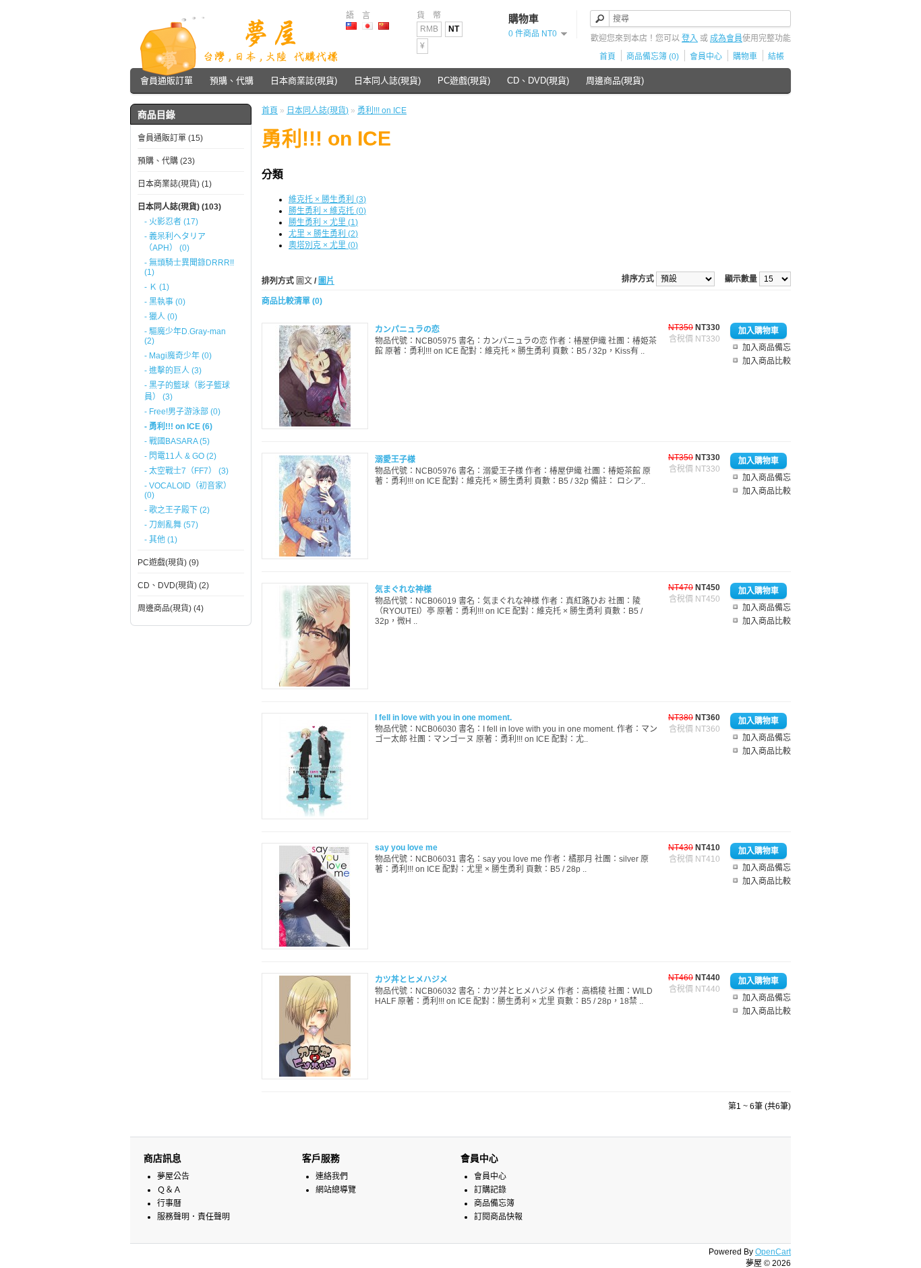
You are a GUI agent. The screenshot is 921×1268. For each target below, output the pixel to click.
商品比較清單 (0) (292, 301)
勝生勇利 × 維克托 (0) (327, 211)
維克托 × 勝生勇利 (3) (327, 199)
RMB (429, 29)
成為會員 (726, 38)
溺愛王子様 (395, 459)
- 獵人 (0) (160, 316)
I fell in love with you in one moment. (443, 717)
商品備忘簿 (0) (652, 56)
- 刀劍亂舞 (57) (171, 525)
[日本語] (367, 26)
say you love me (406, 847)
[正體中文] (351, 26)
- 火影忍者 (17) (171, 221)
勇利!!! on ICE (382, 110)
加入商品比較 (766, 361)
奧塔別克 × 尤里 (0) (323, 245)
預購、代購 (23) (166, 161)
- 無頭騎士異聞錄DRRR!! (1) (189, 267)
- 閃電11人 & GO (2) (180, 456)
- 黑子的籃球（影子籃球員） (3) (187, 391)
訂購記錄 (490, 1190)
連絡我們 (332, 1176)
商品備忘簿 (494, 1203)
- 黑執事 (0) (164, 302)
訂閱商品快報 (498, 1217)
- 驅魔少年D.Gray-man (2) (185, 336)
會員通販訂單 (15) (170, 138)
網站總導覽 (336, 1190)
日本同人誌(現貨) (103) (179, 207)
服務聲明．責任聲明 (193, 1217)
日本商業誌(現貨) (303, 80)
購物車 (745, 56)
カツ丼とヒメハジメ (411, 979)
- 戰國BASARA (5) (177, 441)
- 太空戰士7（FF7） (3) (186, 471)
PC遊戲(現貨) (464, 80)
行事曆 (169, 1203)
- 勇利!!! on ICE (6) (178, 426)
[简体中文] (383, 26)
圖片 (326, 281)
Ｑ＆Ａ (169, 1190)
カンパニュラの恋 (407, 329)
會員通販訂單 (166, 80)
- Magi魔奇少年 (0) (178, 355)
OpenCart (773, 1252)
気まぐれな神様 (403, 589)
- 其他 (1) (160, 539)
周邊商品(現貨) (615, 80)
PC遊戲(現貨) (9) (168, 562)
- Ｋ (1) (156, 287)
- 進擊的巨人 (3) (173, 370)
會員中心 (706, 56)
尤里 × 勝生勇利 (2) (323, 234)
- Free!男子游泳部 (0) (182, 411)
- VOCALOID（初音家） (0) (187, 490)
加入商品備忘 (766, 347)
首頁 (607, 56)
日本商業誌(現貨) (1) (175, 184)
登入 (690, 38)
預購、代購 (232, 80)
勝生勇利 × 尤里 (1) (323, 222)
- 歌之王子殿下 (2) (177, 510)
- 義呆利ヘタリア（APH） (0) (175, 242)
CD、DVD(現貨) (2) (173, 585)
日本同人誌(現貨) (387, 80)
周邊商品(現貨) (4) (171, 608)
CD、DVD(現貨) (538, 80)
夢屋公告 (173, 1176)
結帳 (776, 56)
